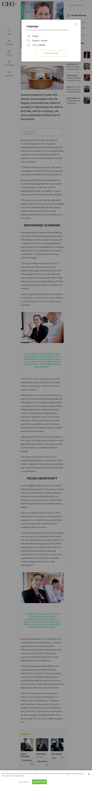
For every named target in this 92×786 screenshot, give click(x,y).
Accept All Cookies (39, 782)
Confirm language (51, 53)
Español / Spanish (39, 41)
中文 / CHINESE (38, 45)
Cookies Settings (23, 782)
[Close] (89, 774)
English (35, 36)
